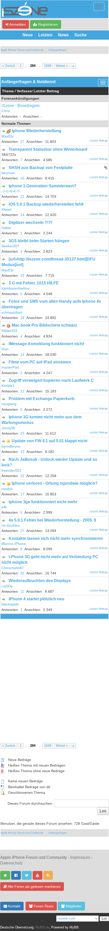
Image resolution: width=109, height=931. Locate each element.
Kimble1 (8, 386)
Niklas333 (9, 331)
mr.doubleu (11, 525)
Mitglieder (73, 906)
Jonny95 (8, 428)
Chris (6, 111)
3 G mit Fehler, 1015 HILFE (34, 283)
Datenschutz (11, 863)
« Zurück (8, 66)
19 (22, 276)
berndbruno (11, 446)
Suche (80, 35)
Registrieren (47, 24)
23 (22, 433)
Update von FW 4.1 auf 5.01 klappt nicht (49, 441)
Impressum (80, 857)
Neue (28, 35)
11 (22, 591)
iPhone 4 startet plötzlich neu (36, 599)
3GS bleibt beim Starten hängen (39, 241)
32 (22, 573)
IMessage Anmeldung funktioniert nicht (46, 344)
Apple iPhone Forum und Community (22, 50)
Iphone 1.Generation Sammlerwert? (42, 186)
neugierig (9, 404)
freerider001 (11, 470)
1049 (47, 66)
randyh (7, 489)
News (63, 35)
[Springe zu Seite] (73, 66)
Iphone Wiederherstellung (36, 131)
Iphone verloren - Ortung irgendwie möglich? (55, 483)
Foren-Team (43, 906)
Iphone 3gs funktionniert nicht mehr (43, 502)
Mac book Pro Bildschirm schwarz (44, 325)
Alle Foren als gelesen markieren (34, 886)
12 (22, 391)
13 (22, 452)
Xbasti (6, 209)
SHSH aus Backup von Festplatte (41, 167)
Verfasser (25, 91)
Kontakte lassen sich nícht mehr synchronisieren (56, 538)
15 (22, 476)
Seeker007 (10, 246)
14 (22, 215)
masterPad (10, 367)
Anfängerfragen (57, 50)
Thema (8, 91)
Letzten (45, 35)
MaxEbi (7, 136)
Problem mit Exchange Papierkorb (42, 398)
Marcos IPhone (14, 544)
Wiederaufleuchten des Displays (40, 580)
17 (22, 494)
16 (22, 178)
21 (22, 197)
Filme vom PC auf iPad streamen (40, 362)
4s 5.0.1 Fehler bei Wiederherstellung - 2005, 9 (52, 520)
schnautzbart (12, 312)
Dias (5, 349)
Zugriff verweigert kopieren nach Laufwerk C (51, 380)
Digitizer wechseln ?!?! (30, 222)
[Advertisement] (54, 676)
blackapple (10, 604)
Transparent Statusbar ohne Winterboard (48, 149)
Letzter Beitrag (46, 91)
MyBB (74, 927)
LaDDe (7, 586)
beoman (8, 173)
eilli (4, 507)
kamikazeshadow (15, 288)
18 (22, 318)
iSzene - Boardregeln (21, 105)
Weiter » (62, 66)
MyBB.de (42, 927)
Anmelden (17, 24)
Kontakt (13, 906)
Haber (6, 228)
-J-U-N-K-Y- (11, 191)
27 (22, 142)
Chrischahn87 (13, 568)
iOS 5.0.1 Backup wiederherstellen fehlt (46, 204)
